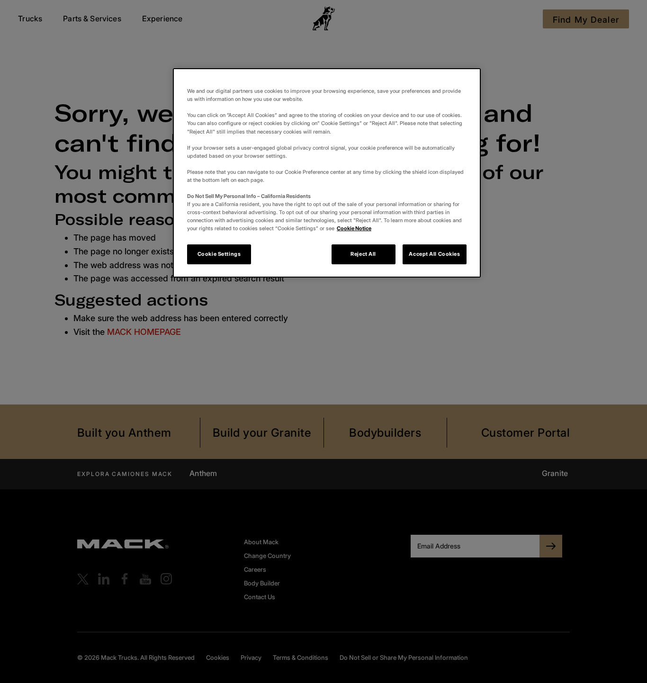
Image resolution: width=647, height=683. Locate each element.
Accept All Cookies (434, 254)
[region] (327, 173)
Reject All (363, 254)
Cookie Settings (219, 254)
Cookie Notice (354, 228)
